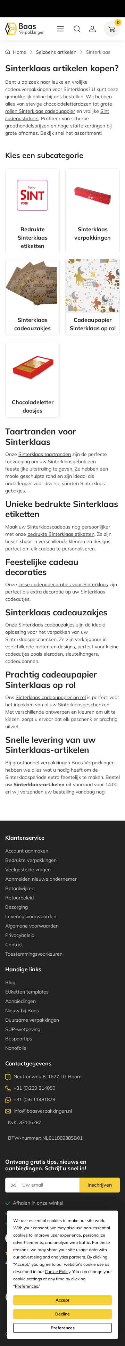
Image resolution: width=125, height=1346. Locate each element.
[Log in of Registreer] (92, 28)
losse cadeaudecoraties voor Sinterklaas (63, 584)
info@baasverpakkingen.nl (43, 1111)
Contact (14, 944)
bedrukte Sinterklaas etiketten (60, 534)
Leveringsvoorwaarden (30, 916)
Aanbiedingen (20, 1001)
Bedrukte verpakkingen (31, 860)
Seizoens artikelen (56, 52)
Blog (10, 982)
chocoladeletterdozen (67, 104)
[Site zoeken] (77, 28)
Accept (62, 1300)
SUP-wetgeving (22, 1029)
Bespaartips (18, 1039)
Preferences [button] (26, 1286)
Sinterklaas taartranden (44, 454)
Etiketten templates (27, 992)
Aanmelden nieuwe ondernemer (41, 879)
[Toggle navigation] (60, 29)
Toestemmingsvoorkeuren (33, 954)
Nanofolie (15, 1048)
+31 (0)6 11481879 (34, 1099)
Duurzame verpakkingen (32, 1020)
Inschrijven (100, 1185)
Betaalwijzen (19, 888)
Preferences (63, 1327)
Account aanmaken (26, 851)
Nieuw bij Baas (22, 1010)
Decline (62, 1313)
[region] (62, 1)
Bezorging (16, 907)
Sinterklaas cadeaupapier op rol (51, 697)
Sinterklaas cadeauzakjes (46, 625)
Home (19, 52)
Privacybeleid (19, 935)
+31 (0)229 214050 (34, 1088)
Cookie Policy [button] (57, 1271)
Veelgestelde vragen (28, 869)
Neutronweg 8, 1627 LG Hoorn (48, 1076)
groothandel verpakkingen (41, 762)
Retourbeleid (19, 898)
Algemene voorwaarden (32, 926)
